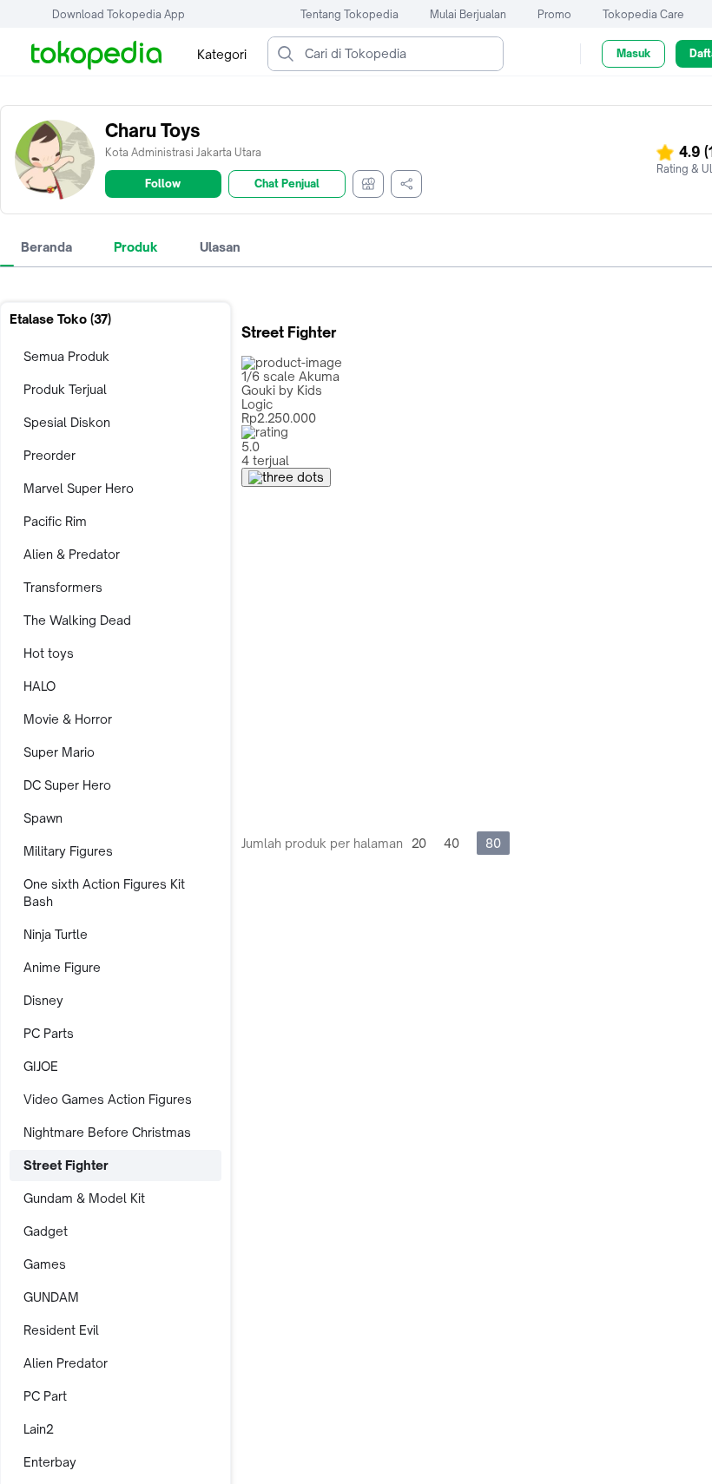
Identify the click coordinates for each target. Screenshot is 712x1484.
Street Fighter (66, 1165)
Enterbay (49, 1461)
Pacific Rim (55, 521)
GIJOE (40, 1066)
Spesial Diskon (66, 422)
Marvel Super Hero (78, 488)
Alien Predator (65, 1363)
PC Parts (48, 1033)
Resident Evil (61, 1330)
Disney (43, 1000)
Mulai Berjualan (468, 14)
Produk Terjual (65, 389)
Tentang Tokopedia (349, 14)
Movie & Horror (67, 719)
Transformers (62, 587)
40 (451, 843)
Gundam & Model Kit (84, 1198)
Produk (136, 247)
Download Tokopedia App (118, 14)
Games (44, 1264)
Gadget (45, 1231)
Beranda (46, 247)
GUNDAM (51, 1297)
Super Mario (59, 752)
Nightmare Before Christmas (107, 1132)
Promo (554, 14)
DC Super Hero (67, 785)
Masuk (633, 53)
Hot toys (48, 653)
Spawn (43, 818)
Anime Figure (62, 967)
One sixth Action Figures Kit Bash (104, 893)
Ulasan (220, 247)
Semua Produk (66, 356)
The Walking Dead (77, 620)
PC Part (45, 1396)
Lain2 (38, 1429)
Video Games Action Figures (107, 1099)
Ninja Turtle (55, 934)
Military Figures (68, 851)
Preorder (49, 455)
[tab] (46, 247)
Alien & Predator (71, 554)
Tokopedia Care (643, 14)
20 (419, 843)
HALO (39, 686)
